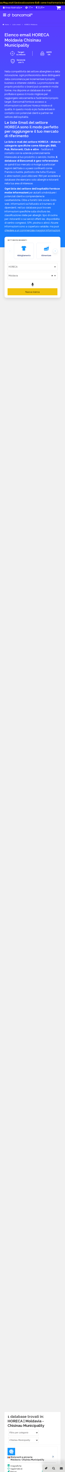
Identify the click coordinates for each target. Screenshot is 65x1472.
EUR (40, 7)
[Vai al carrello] (54, 8)
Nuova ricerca (32, 292)
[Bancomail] (20, 17)
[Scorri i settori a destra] (55, 251)
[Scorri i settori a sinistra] (10, 251)
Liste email (16, 24)
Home (7, 24)
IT (29, 7)
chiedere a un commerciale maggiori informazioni (32, 230)
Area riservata (12, 7)
